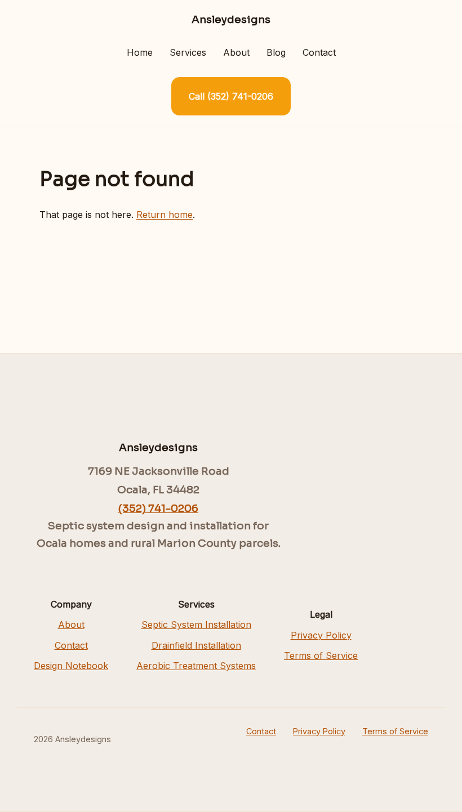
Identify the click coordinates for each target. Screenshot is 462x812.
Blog (276, 52)
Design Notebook (71, 665)
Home (140, 52)
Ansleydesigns (231, 19)
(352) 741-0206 (158, 508)
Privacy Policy (321, 635)
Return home (164, 214)
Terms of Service (321, 655)
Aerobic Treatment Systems (196, 665)
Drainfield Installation (196, 645)
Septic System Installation (196, 624)
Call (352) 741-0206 (231, 96)
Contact (319, 52)
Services (188, 52)
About (236, 52)
